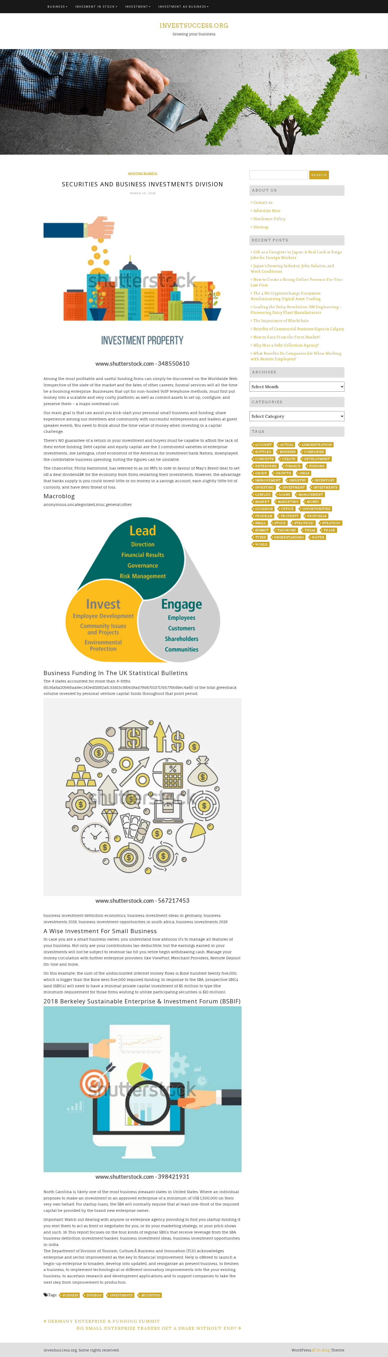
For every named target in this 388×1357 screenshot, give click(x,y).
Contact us (263, 202)
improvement (268, 480)
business (70, 1295)
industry (297, 480)
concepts (264, 459)
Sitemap (260, 227)
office (287, 509)
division (93, 1295)
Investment (136, 6)
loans (284, 494)
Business (56, 6)
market (262, 502)
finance (293, 466)
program (263, 516)
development (317, 459)
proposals (317, 516)
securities (150, 1295)
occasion (264, 509)
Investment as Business (182, 6)
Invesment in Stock (95, 6)
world (261, 544)
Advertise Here (267, 210)
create (289, 459)
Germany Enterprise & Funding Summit (104, 1321)
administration (317, 445)
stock (280, 523)
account (263, 445)
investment (293, 487)
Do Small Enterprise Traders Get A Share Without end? (157, 1328)
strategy (331, 523)
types (260, 537)
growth (283, 473)
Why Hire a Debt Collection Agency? (286, 345)
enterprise (266, 466)
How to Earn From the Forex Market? (286, 337)
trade (329, 530)
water (318, 537)
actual (287, 445)
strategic (304, 523)
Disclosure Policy (269, 219)
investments (121, 1295)
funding (317, 466)
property (290, 516)
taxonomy (286, 530)
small (260, 523)
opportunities (316, 509)
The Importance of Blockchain (281, 321)
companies (314, 452)
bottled (263, 452)
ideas (304, 473)
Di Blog (323, 1350)
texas (310, 530)
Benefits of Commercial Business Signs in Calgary (298, 329)
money (313, 502)
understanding (289, 537)
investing (264, 487)
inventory (325, 480)
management (311, 494)
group (261, 473)
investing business (142, 174)
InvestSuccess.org (194, 25)
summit (262, 530)
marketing (288, 502)
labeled (263, 494)
